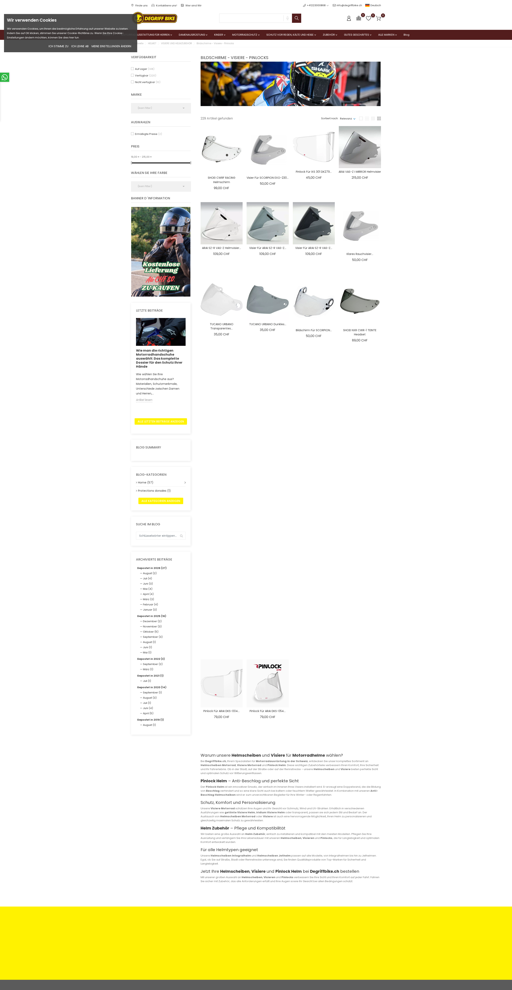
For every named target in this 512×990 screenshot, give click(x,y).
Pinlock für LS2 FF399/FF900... (222, 406)
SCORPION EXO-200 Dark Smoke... (360, 484)
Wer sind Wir (193, 5)
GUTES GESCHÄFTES (358, 35)
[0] (358, 18)
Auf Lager (144, 69)
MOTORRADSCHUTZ (246, 35)
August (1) (149, 642)
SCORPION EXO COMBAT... (221, 559)
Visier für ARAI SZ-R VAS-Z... (267, 248)
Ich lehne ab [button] (80, 46)
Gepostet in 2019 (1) (150, 720)
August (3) (150, 698)
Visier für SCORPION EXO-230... (268, 178)
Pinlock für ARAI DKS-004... (221, 711)
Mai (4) (147, 589)
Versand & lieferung (250, 944)
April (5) (148, 713)
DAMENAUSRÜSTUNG (193, 35)
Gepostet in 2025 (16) (151, 616)
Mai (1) (147, 652)
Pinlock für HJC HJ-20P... (313, 482)
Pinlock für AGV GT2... (360, 635)
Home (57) (145, 482)
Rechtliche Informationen (253, 928)
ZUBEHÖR (330, 35)
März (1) (148, 669)
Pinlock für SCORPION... (313, 406)
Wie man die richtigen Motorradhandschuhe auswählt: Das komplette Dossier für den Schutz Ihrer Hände (159, 358)
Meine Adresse (289, 940)
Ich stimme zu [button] (58, 46)
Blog (406, 35)
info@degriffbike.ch (349, 5)
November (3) (152, 626)
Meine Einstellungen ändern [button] (111, 46)
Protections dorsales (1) (154, 491)
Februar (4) (150, 604)
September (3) (153, 637)
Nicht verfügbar (147, 82)
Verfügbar (145, 75)
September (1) (152, 692)
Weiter (372, 741)
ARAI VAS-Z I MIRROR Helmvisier (360, 172)
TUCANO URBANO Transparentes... (221, 326)
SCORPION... (360, 559)
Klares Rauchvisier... (360, 254)
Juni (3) (148, 584)
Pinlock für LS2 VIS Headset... (267, 482)
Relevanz (346, 118)
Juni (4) (148, 708)
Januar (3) (150, 610)
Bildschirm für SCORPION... (314, 330)
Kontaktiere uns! (166, 5)
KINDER (220, 35)
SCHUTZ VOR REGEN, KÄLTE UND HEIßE (291, 35)
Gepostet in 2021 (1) (150, 676)
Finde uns (141, 5)
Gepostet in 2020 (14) (151, 687)
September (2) (153, 664)
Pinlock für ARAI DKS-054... (268, 711)
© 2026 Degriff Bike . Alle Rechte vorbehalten (159, 985)
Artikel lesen (144, 400)
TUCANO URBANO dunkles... (267, 324)
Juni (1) (147, 647)
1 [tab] (188, 251)
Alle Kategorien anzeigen (160, 501)
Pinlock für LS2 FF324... (221, 482)
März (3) (148, 599)
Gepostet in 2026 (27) (152, 568)
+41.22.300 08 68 (146, 963)
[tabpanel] (161, 252)
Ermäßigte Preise (148, 134)
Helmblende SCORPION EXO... (268, 559)
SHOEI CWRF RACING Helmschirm (221, 180)
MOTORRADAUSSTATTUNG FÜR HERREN (147, 35)
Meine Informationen (292, 946)
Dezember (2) (152, 621)
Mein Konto (286, 928)
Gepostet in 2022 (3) (151, 659)
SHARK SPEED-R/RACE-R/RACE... (221, 635)
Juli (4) (147, 578)
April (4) (148, 594)
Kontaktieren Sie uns (208, 944)
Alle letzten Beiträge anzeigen (161, 421)
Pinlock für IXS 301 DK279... (314, 172)
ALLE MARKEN (388, 35)
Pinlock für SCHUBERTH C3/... (313, 635)
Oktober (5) (150, 632)
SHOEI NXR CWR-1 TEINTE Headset (359, 332)
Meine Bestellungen (292, 934)
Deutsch (375, 5)
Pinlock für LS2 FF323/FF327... (267, 406)
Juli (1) (147, 681)
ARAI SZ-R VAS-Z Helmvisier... (221, 248)
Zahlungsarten (204, 928)
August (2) (150, 573)
